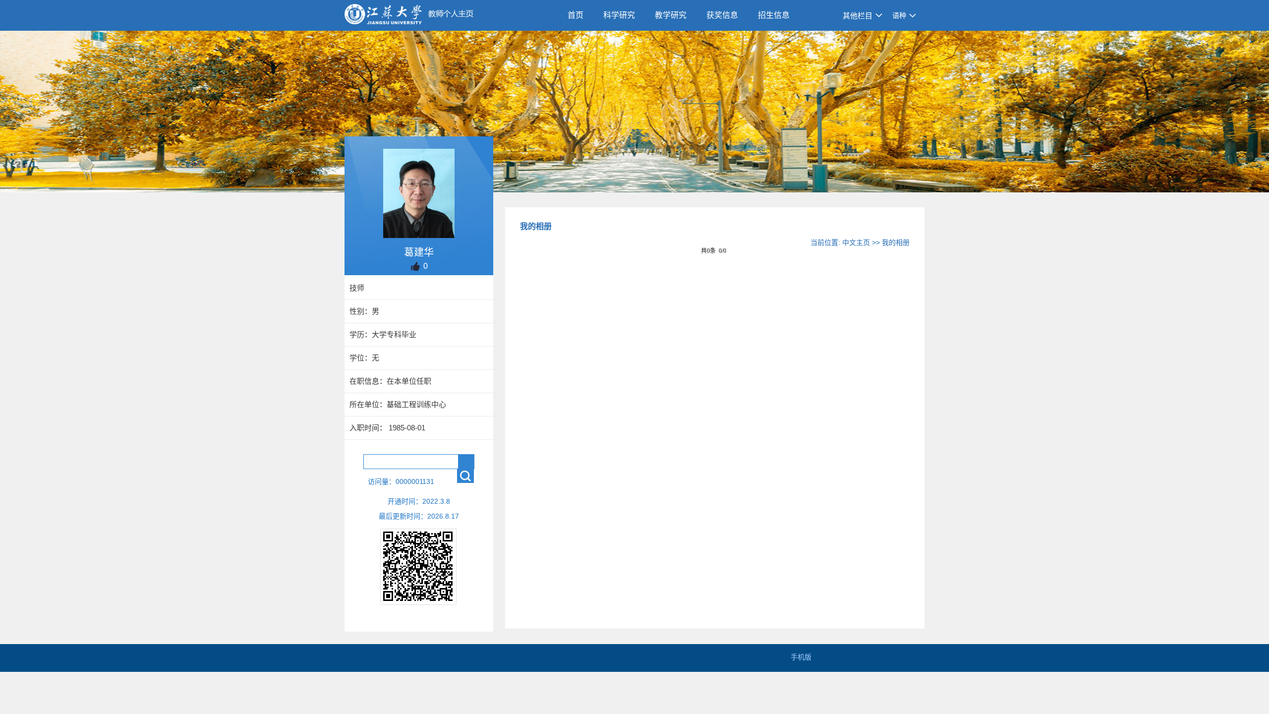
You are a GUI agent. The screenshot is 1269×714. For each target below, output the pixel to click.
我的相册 (896, 242)
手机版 (801, 657)
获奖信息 (722, 15)
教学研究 (671, 15)
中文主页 (856, 242)
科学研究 (619, 15)
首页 (575, 15)
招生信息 (774, 15)
